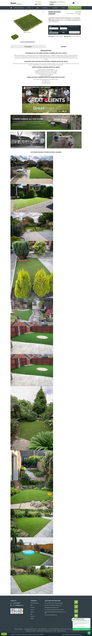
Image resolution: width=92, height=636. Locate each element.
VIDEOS (37, 7)
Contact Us (33, 616)
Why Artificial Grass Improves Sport (52, 607)
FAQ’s (32, 605)
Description (28, 46)
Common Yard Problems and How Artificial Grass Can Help (55, 612)
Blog (31, 614)
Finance (32, 609)
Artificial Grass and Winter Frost (51, 615)
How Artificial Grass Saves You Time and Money (54, 609)
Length (50, 30)
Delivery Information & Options (30, 629)
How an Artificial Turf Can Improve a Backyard (54, 603)
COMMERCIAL (55, 7)
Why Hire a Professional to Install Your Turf (53, 605)
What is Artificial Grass (42, 629)
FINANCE (63, 7)
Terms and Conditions (18, 629)
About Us (32, 611)
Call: (16, 603)
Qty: (60, 26)
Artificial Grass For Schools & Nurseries (45, 630)
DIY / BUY (29, 7)
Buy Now (74, 32)
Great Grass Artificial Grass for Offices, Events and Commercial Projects (63, 629)
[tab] (28, 46)
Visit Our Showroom (35, 603)
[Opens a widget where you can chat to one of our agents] (4, 634)
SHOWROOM (45, 7)
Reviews (32, 618)
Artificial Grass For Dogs (31, 630)
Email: (18, 605)
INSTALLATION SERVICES (19, 7)
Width (50, 26)
